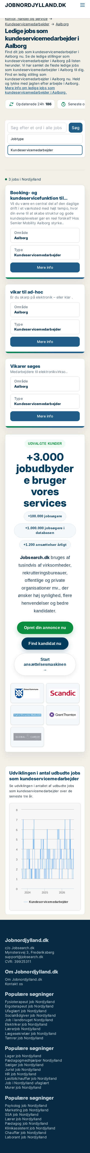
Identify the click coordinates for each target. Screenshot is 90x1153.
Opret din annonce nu (45, 628)
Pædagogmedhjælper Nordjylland (33, 1060)
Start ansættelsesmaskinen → (45, 664)
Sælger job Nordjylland (24, 1065)
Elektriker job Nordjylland (26, 1024)
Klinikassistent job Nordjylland (30, 1128)
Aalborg (62, 24)
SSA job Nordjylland (21, 1114)
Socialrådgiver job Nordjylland (30, 1015)
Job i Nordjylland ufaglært (27, 1083)
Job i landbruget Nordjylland (29, 1020)
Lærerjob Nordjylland (22, 1029)
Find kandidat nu (44, 643)
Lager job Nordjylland (23, 1056)
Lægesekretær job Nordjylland (30, 1033)
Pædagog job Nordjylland (26, 1123)
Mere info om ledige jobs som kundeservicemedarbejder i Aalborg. (36, 90)
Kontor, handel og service (26, 19)
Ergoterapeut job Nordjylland (29, 1006)
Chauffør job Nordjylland (25, 1132)
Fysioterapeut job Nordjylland (30, 1002)
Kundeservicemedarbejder (27, 24)
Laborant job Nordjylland (26, 1137)
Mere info (45, 267)
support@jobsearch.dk (24, 957)
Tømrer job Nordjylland (24, 1038)
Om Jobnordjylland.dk (23, 979)
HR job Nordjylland (20, 1074)
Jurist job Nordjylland (23, 1069)
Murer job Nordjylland (23, 1087)
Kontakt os (14, 984)
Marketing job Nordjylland (26, 1110)
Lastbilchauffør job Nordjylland (31, 1078)
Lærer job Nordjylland (23, 1119)
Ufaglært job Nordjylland (25, 1011)
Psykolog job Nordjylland (26, 1105)
